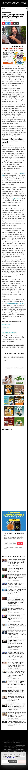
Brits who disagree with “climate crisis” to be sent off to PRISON (16, 691)
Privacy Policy (10, 757)
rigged (4, 341)
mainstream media (12, 339)
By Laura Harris (16, 580)
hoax (22, 337)
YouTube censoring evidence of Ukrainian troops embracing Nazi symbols (16, 610)
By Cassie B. (15, 572)
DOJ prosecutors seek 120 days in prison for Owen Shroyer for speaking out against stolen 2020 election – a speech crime (16, 664)
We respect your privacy (20, 745)
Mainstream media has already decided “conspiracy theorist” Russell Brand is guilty (15, 570)
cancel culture (18, 336)
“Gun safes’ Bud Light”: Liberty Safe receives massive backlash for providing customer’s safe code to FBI (16, 683)
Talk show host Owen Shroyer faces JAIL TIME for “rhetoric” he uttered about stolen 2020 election (16, 715)
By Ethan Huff (15, 565)
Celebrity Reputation (8, 337)
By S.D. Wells (16, 586)
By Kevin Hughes (16, 595)
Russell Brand (10, 341)
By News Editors (16, 612)
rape (20, 339)
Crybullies (17, 337)
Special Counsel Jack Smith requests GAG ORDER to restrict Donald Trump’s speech (17, 577)
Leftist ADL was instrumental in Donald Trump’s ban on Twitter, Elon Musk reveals (17, 626)
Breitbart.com (6, 324)
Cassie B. (11, 20)
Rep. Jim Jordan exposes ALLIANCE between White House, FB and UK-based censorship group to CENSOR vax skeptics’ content (17, 634)
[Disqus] (14, 450)
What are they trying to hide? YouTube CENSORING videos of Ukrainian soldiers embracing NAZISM (15, 618)
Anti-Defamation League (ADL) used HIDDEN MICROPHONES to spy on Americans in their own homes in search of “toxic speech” (16, 707)
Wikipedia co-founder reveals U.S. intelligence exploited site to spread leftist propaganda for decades (17, 723)
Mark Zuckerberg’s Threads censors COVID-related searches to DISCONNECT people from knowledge (17, 591)
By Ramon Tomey (16, 621)
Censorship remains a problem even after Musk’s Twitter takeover (17, 584)
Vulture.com (5, 328)
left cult (4, 339)
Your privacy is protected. (8, 367)
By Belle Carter (16, 628)
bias (12, 336)
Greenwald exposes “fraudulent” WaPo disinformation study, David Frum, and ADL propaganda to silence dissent (16, 698)
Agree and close (12, 761)
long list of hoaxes (17, 199)
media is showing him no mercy (16, 303)
